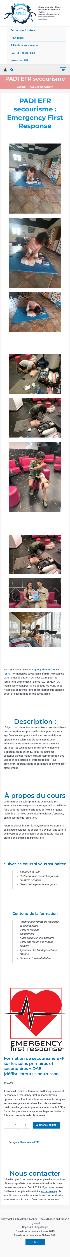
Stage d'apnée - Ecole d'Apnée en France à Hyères (49, 9)
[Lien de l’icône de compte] (5, 69)
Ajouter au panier (46, 1125)
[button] (12, 70)
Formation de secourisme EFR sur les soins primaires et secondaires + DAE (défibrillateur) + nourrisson (34, 1066)
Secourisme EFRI (29, 1142)
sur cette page (49, 1191)
